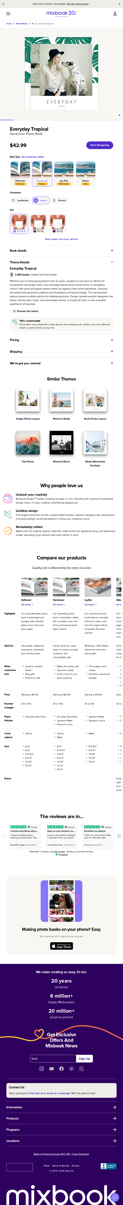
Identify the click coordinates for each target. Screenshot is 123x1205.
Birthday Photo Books (77, 3)
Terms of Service (60, 1165)
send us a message (58, 1093)
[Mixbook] (61, 14)
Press (46, 1165)
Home (9, 23)
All (33, 23)
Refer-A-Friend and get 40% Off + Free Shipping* (61, 1154)
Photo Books (21, 23)
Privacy (75, 1165)
